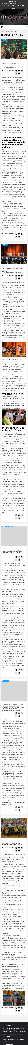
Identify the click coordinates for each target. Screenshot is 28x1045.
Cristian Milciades (8, 554)
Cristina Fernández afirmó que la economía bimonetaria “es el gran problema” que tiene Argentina (12, 551)
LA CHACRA (22, 3)
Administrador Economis (10, 844)
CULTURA (5, 244)
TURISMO (14, 8)
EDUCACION (21, 5)
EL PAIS (4, 526)
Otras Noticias (14, 818)
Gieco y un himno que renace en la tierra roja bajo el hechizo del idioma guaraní (13, 270)
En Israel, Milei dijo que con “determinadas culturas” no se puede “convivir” (13, 65)
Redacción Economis (9, 67)
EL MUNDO (6, 5)
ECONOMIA (9, 3)
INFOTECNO (14, 5)
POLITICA (15, 3)
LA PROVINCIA (6, 818)
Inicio (3, 3)
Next (4, 1019)
